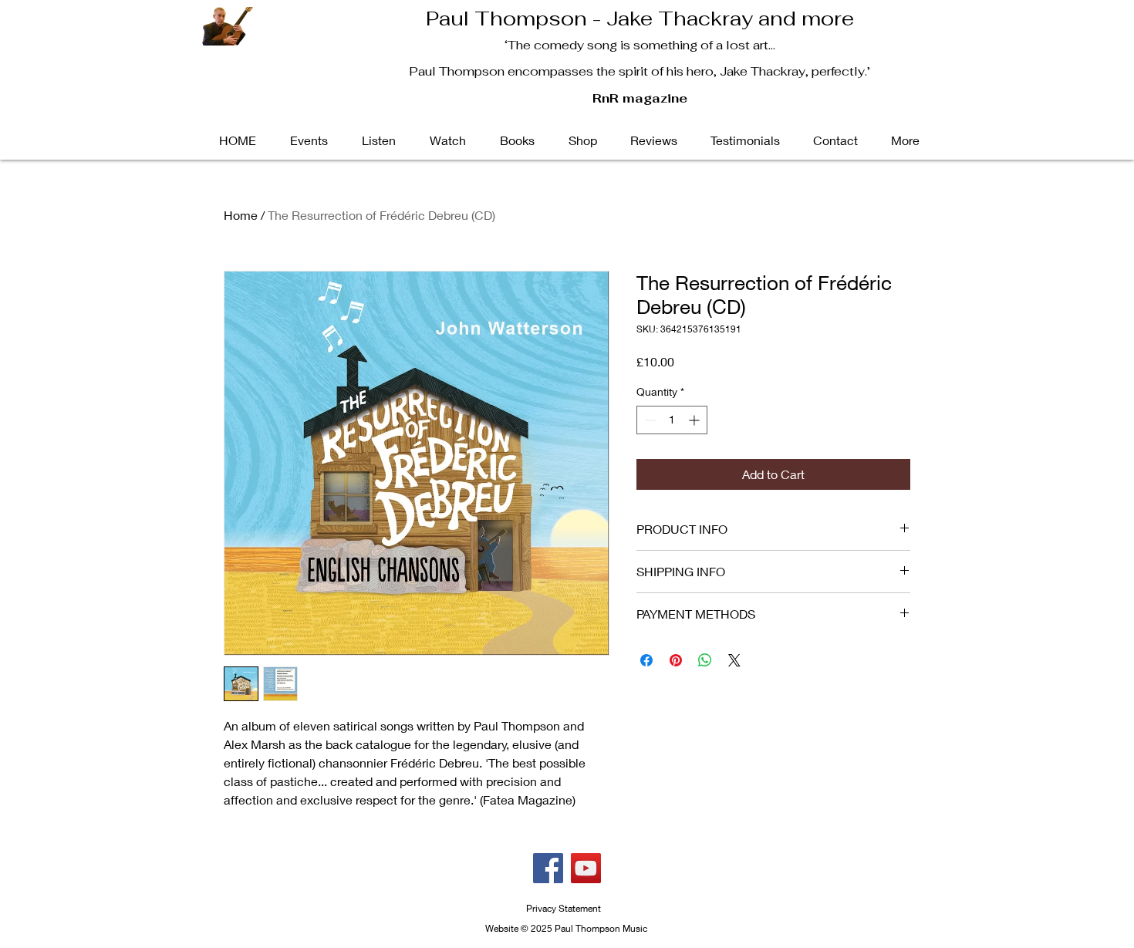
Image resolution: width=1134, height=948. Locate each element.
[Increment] (695, 420)
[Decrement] (648, 420)
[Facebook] (548, 868)
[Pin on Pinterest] (676, 660)
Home (241, 214)
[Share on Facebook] (646, 660)
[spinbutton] (672, 420)
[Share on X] (734, 660)
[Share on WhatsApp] (705, 660)
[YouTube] (586, 868)
